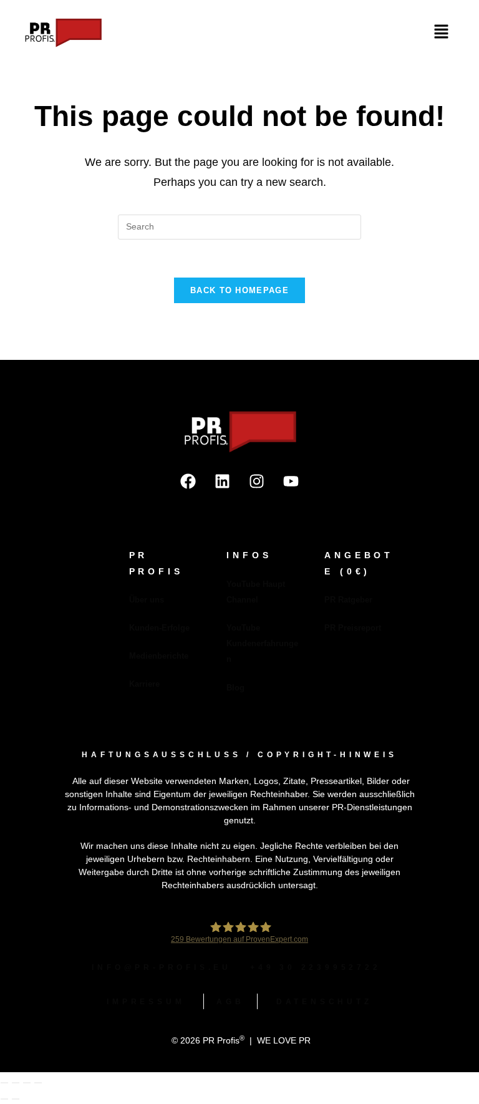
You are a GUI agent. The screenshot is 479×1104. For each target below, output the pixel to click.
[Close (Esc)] (38, 1083)
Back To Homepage (239, 290)
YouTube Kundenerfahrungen (262, 643)
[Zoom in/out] (4, 1083)
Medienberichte (158, 656)
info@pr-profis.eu (161, 967)
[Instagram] (257, 480)
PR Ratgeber (348, 599)
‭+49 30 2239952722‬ (315, 967)
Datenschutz (324, 1001)
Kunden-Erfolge (159, 627)
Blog (235, 687)
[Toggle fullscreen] (15, 1083)
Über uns (146, 599)
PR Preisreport (352, 627)
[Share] (26, 1083)
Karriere (144, 684)
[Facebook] (188, 480)
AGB (230, 1001)
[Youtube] (291, 480)
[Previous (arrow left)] (4, 1099)
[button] (441, 32)
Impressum (146, 1001)
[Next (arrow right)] (15, 1099)
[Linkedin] (222, 480)
